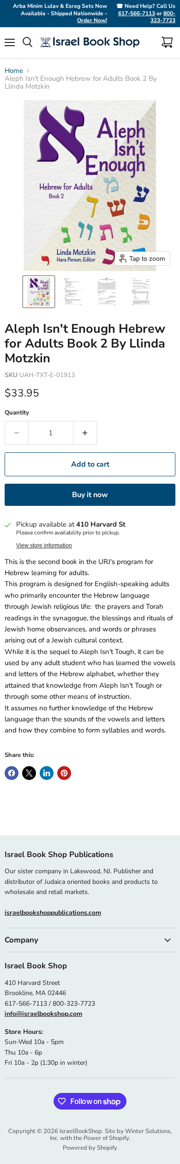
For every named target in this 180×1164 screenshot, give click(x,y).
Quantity (17, 412)
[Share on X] (29, 773)
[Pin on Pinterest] (64, 773)
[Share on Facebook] (11, 773)
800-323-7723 (162, 17)
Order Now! (92, 20)
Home (14, 71)
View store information (44, 545)
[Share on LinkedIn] (47, 773)
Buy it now (90, 495)
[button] (38, 291)
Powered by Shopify (90, 1148)
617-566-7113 (136, 13)
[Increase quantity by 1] (85, 433)
